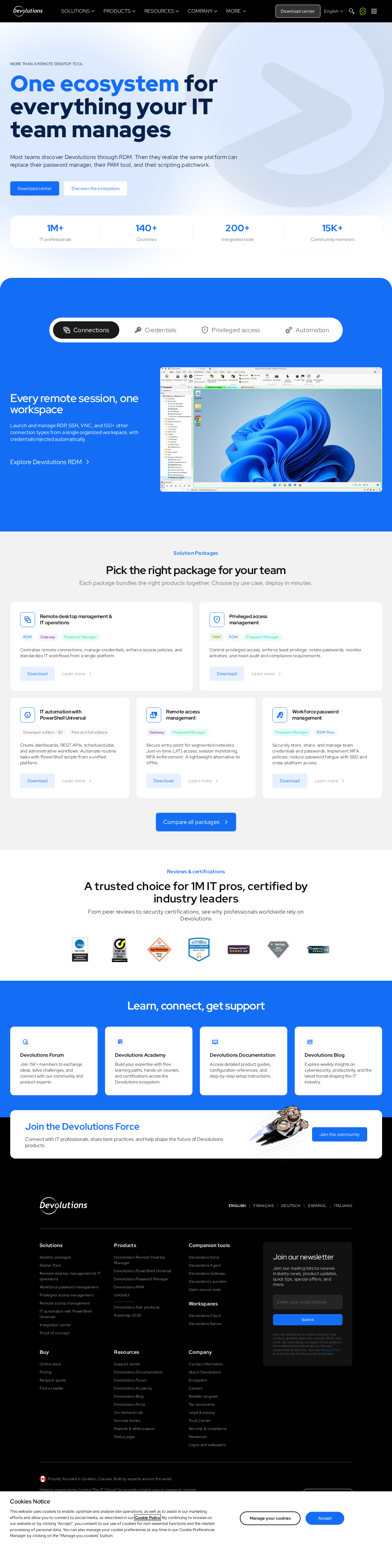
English (237, 1205)
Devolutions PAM (129, 1287)
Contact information (206, 1364)
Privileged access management (66, 1295)
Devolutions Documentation (138, 1372)
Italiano (343, 1205)
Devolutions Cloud (205, 1315)
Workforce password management (69, 1287)
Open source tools (205, 1289)
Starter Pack (50, 1265)
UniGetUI (122, 1295)
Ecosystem (198, 1380)
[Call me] (362, 11)
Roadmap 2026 (127, 1315)
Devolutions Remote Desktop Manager (139, 1260)
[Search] (351, 11)
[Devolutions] (27, 11)
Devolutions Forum (130, 1380)
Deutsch (290, 1205)
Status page (124, 1436)
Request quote (53, 1380)
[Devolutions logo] (63, 1205)
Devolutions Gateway (207, 1273)
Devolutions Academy (133, 1388)
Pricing (45, 1372)
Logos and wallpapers (207, 1444)
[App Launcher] (374, 11)
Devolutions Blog (128, 1396)
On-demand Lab (128, 1412)
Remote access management (65, 1303)
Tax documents (202, 1404)
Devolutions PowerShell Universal (142, 1270)
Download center (298, 11)
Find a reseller (52, 1388)
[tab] (86, 330)
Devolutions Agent (205, 1265)
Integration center (55, 1324)
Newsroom (198, 1436)
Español (317, 1205)
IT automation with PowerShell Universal (65, 1314)
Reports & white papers (134, 1428)
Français (263, 1205)
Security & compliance (208, 1428)
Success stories (127, 1420)
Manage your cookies (270, 1518)
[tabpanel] (196, 429)
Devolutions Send (204, 1257)
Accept (325, 1518)
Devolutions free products (136, 1307)
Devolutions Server (205, 1323)
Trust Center (200, 1420)
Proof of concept (54, 1333)
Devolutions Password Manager (141, 1279)
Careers (195, 1388)
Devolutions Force (129, 1404)
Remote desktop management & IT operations (70, 1276)
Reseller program (203, 1396)
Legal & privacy (202, 1412)
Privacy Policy (330, 1350)
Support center (127, 1364)
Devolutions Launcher (208, 1281)
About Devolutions (205, 1372)
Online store (50, 1364)
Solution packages (55, 1257)
